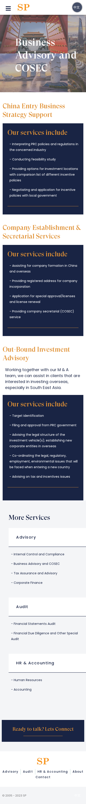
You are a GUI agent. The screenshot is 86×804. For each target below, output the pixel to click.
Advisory (26, 537)
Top (39, 800)
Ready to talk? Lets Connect (43, 729)
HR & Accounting (35, 663)
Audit (22, 606)
